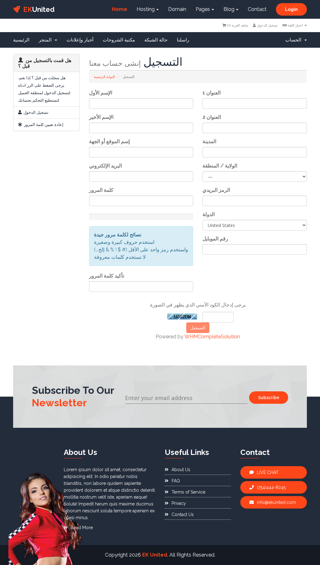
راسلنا (183, 40)
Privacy (179, 503)
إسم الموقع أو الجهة (109, 141)
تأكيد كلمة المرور (106, 276)
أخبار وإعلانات (80, 40)
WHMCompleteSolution (212, 337)
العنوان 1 (211, 93)
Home (119, 9)
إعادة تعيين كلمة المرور (42, 124)
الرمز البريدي (216, 190)
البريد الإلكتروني (105, 166)
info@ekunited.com (276, 502)
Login (291, 9)
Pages (203, 9)
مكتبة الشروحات (119, 40)
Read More (82, 527)
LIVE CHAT (268, 472)
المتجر (46, 40)
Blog (228, 9)
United (39, 9)
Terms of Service (188, 492)
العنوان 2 (211, 117)
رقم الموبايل (215, 239)
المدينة (209, 141)
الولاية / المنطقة (219, 166)
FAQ (176, 480)
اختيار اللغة (295, 25)
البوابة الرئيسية (104, 77)
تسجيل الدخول (267, 25)
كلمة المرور (101, 190)
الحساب (294, 40)
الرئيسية (21, 40)
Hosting (146, 9)
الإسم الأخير (101, 117)
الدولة (208, 214)
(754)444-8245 (271, 487)
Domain (177, 9)
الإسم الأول (100, 93)
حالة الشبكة (156, 40)
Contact (257, 9)
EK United (154, 555)
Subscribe (268, 397)
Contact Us (183, 514)
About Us (181, 469)
